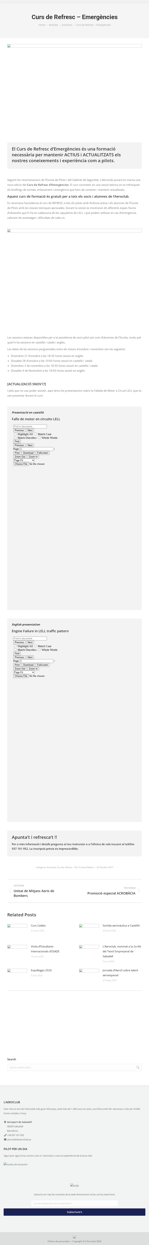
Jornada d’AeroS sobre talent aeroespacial (120, 972)
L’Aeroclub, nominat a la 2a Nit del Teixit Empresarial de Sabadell (122, 951)
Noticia (68, 867)
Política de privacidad (58, 1241)
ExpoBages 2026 (41, 970)
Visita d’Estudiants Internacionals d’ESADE (45, 949)
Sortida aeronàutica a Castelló (121, 925)
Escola (60, 867)
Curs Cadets (38, 925)
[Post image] (17, 931)
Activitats (51, 867)
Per (84, 867)
